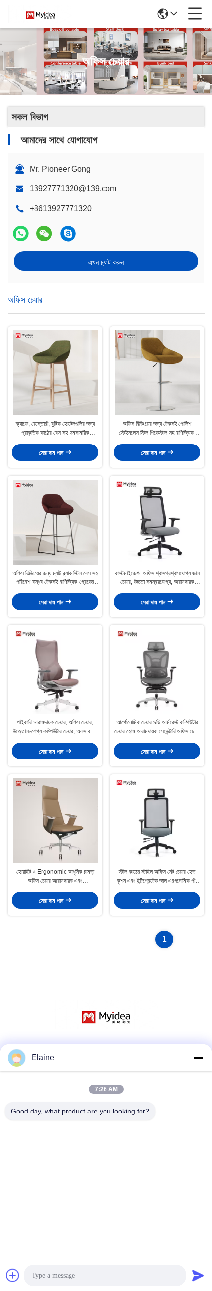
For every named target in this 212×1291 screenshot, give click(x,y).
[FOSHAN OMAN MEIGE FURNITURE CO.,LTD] (40, 14)
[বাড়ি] (106, 1027)
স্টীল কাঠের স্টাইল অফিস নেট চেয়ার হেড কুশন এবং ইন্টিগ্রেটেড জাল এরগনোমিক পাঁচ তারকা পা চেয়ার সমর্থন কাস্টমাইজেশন (157, 876)
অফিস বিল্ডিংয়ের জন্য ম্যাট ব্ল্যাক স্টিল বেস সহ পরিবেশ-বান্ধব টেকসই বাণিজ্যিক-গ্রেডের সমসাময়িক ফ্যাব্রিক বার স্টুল (55, 578)
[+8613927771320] (68, 233)
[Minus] (198, 1058)
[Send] (198, 1275)
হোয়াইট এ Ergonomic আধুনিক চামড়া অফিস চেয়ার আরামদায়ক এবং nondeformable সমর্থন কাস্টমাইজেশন (55, 876)
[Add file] (13, 1275)
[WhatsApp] (21, 233)
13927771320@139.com (73, 188)
